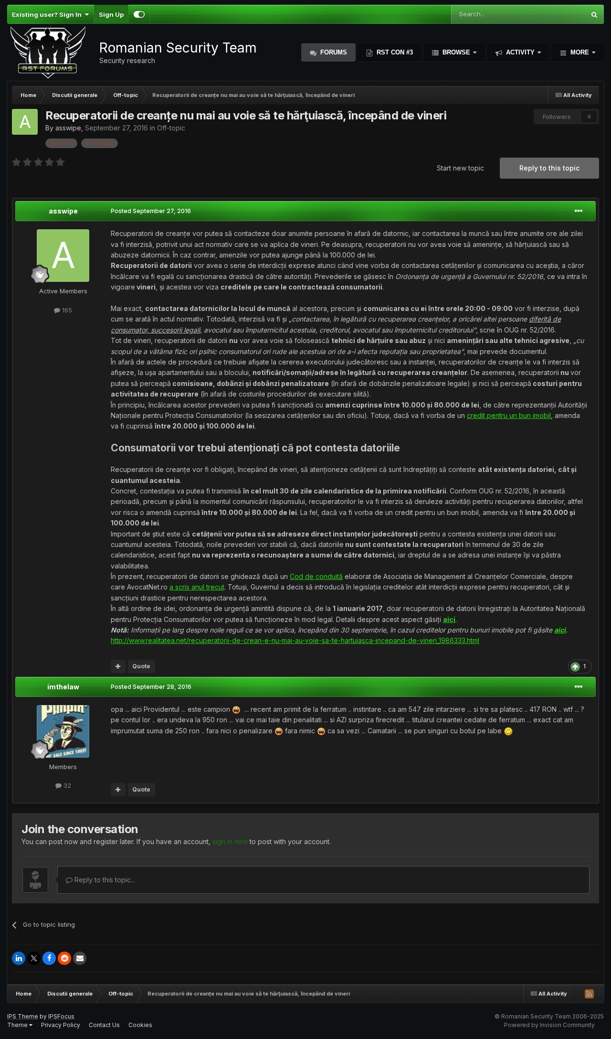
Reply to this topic (549, 168)
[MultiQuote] (118, 666)
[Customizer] (139, 14)
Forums (332, 52)
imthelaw (63, 687)
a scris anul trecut (196, 587)
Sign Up (111, 14)
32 (66, 785)
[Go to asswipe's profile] (25, 122)
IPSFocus (61, 1016)
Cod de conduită (316, 576)
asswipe (68, 128)
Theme (18, 1024)
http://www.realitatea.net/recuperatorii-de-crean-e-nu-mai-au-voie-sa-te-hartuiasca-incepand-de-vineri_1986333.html (295, 640)
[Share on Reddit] (64, 958)
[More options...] (578, 211)
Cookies (140, 1024)
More (580, 52)
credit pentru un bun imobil (509, 415)
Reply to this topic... (104, 880)
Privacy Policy (60, 1024)
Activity (520, 52)
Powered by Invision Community (549, 1024)
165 (66, 310)
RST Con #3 (394, 52)
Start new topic (460, 168)
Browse (456, 52)
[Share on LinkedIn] (18, 958)
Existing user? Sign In (48, 14)
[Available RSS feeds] (589, 994)
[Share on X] (34, 958)
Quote (141, 666)
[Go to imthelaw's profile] (63, 731)
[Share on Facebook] (49, 958)
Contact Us (104, 1024)
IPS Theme (22, 1016)
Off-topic (171, 128)
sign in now (230, 841)
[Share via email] (79, 958)
